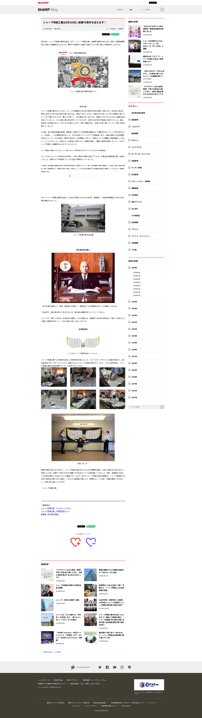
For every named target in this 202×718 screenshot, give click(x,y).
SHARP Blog (58, 680)
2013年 (134, 383)
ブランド (135, 229)
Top (197, 713)
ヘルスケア (136, 126)
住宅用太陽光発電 (138, 113)
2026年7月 (136, 276)
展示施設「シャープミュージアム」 (95, 680)
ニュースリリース (43, 680)
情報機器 (135, 188)
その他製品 (136, 215)
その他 (134, 249)
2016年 (134, 363)
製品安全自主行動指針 (99, 703)
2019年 (134, 342)
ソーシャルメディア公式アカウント (49, 687)
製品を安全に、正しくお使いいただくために (85, 684)
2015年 (134, 370)
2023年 (134, 315)
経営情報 (135, 133)
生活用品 (135, 195)
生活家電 (135, 174)
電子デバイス (137, 202)
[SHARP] (43, 1)
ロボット (135, 140)
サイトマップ (151, 703)
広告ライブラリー (73, 680)
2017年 (134, 356)
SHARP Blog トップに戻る (52, 652)
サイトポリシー (76, 706)
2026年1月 (136, 295)
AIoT (131, 10)
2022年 (134, 322)
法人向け (135, 208)
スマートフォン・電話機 (141, 181)
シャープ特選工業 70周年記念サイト (55, 511)
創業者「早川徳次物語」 (50, 514)
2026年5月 (136, 282)
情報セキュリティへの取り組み (55, 703)
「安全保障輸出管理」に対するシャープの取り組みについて (127, 703)
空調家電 (135, 160)
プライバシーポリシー (91, 706)
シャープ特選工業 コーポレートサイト (56, 508)
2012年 (134, 390)
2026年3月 (136, 289)
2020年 (134, 336)
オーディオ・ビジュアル (141, 154)
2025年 (134, 301)
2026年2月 (136, 292)
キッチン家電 (137, 167)
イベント (120, 10)
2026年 (134, 267)
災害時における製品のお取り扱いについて (52, 684)
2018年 (134, 349)
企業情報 (120, 29)
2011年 (134, 397)
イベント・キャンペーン (141, 236)
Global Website (125, 706)
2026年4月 (136, 286)
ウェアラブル (137, 147)
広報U (58, 29)
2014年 (134, 377)
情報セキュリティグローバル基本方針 (79, 703)
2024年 (134, 308)
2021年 (134, 329)
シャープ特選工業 (111, 29)
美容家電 (135, 119)
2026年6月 (136, 279)
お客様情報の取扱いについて (109, 706)
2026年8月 (136, 272)
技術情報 (135, 222)
